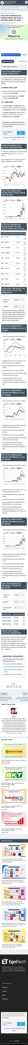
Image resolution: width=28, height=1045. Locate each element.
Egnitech (17, 1041)
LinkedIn (4, 991)
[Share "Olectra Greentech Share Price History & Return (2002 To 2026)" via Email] (17, 686)
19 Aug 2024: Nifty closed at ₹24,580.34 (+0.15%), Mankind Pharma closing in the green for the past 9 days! (12, 946)
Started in (5, 306)
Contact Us (8, 1043)
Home (2, 13)
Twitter (4, 995)
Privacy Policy (16, 1043)
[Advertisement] (14, 46)
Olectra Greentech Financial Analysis (13, 664)
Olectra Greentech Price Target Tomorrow (14, 666)
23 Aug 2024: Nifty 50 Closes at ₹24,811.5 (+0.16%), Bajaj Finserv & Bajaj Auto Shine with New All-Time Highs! (14, 860)
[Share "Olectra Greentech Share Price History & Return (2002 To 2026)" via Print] (20, 686)
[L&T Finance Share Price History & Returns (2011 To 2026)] (14, 750)
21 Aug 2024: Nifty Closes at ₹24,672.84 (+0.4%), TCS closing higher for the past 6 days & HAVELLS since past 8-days (13, 903)
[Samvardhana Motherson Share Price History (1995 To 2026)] (14, 819)
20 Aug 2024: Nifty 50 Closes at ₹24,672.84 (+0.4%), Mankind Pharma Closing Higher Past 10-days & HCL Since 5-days (14, 925)
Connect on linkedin (17, 733)
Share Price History (10, 13)
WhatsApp (5, 999)
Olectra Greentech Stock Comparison (11, 54)
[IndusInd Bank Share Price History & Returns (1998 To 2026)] (14, 796)
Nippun (6, 22)
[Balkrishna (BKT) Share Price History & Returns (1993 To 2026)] (14, 773)
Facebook (4, 987)
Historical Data (12, 22)
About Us (2, 1043)
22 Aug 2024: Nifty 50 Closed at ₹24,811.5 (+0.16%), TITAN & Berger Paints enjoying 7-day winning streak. (13, 882)
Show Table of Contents (10, 66)
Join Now (21, 133)
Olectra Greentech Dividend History (13, 674)
